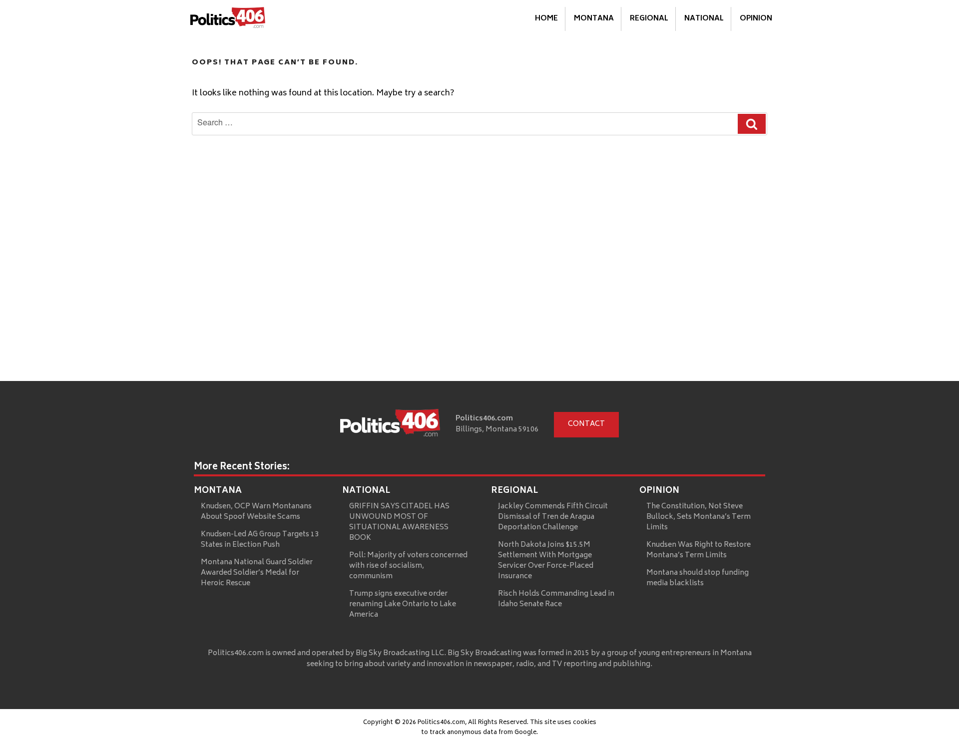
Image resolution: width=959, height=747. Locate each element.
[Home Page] (227, 19)
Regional (649, 18)
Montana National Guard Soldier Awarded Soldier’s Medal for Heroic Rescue (257, 573)
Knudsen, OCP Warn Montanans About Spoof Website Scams (256, 511)
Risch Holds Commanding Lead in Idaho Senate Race (556, 599)
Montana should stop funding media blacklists (697, 578)
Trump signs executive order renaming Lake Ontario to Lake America (402, 604)
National (704, 18)
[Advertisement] (479, 306)
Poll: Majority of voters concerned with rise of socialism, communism (408, 566)
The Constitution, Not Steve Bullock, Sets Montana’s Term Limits (698, 517)
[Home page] (390, 425)
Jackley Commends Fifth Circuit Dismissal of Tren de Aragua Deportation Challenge (553, 517)
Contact (586, 424)
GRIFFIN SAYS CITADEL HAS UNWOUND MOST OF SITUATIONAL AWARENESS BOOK (399, 522)
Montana (594, 18)
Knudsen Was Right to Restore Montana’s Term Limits (698, 550)
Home (546, 18)
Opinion (756, 18)
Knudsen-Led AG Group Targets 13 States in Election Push (260, 539)
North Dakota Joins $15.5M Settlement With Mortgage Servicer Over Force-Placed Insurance (545, 561)
